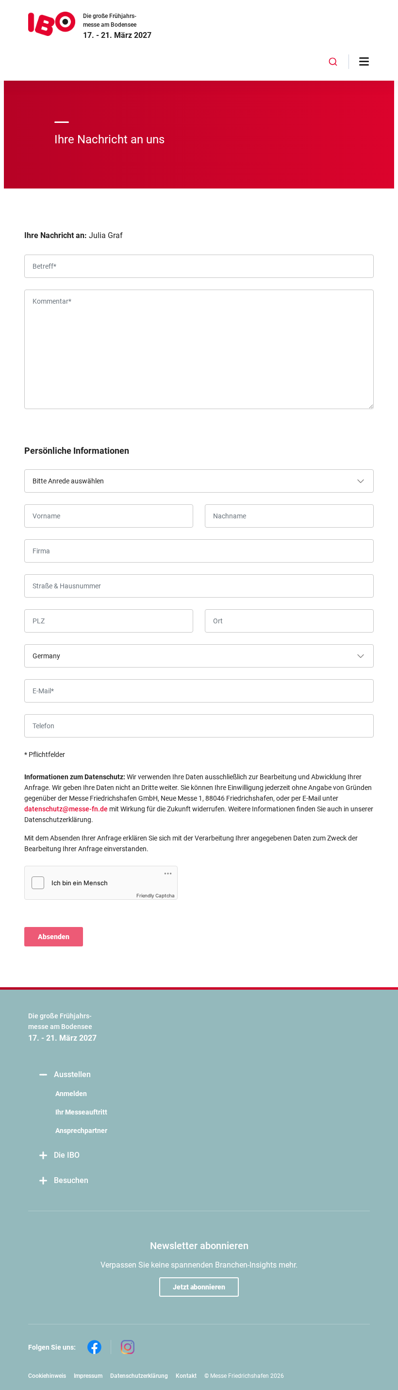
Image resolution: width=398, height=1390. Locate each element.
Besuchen (71, 1180)
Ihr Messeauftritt (81, 1112)
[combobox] (333, 62)
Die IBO (67, 1155)
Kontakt (186, 1376)
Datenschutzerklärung (139, 1376)
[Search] (333, 62)
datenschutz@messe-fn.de (66, 809)
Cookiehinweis (47, 1376)
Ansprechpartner (81, 1130)
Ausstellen (72, 1074)
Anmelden (71, 1094)
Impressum (88, 1376)
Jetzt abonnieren (199, 1287)
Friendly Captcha (155, 895)
